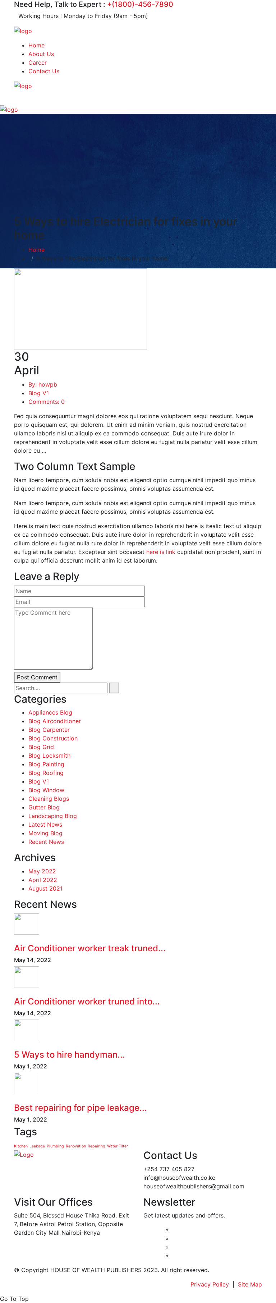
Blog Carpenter (49, 729)
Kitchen (21, 1146)
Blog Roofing (46, 772)
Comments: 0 (46, 401)
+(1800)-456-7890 (140, 4)
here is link (160, 551)
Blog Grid (41, 746)
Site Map (250, 1284)
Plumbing (55, 1146)
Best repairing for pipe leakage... (80, 1108)
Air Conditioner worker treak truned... (90, 948)
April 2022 (42, 879)
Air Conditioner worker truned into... (87, 1001)
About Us (41, 53)
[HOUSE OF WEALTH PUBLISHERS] (23, 30)
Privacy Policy (209, 1284)
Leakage (37, 1146)
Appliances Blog (50, 712)
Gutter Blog (44, 807)
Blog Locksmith (49, 755)
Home (36, 45)
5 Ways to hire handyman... (69, 1054)
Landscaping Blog (52, 815)
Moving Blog (45, 833)
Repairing (96, 1146)
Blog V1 (38, 393)
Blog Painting (46, 764)
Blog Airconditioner (54, 721)
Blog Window (46, 790)
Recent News (46, 841)
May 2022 (42, 871)
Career (37, 62)
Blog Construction (53, 738)
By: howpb (42, 384)
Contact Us (43, 71)
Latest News (45, 824)
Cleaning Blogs (48, 798)
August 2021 (45, 888)
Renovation (76, 1146)
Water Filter (117, 1146)
